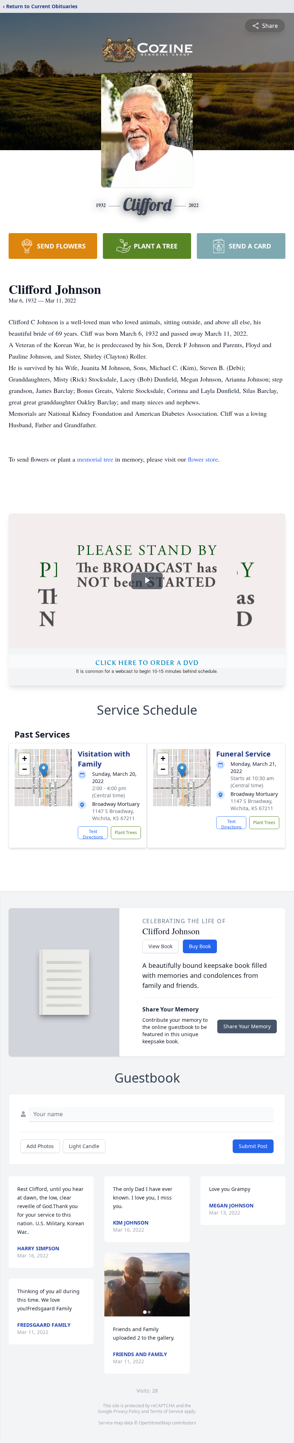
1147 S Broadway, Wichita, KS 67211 (113, 815)
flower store (203, 459)
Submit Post (253, 1146)
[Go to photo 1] (145, 1312)
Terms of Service (166, 1411)
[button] (43, 770)
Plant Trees (126, 832)
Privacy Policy (126, 1411)
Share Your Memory (247, 1026)
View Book (160, 946)
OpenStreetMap (155, 1423)
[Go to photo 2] (149, 1312)
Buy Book (200, 946)
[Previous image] (111, 1284)
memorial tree (95, 459)
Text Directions (93, 833)
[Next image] (182, 1284)
